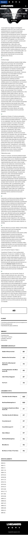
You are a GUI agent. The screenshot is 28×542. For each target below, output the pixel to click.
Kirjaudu (3, 2)
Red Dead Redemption (8, 438)
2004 (2, 510)
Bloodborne (5, 444)
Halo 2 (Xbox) (6, 433)
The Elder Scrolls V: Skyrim (9, 396)
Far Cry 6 (4, 382)
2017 (2, 479)
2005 (2, 508)
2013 (2, 489)
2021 (2, 470)
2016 (2, 482)
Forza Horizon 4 (6, 421)
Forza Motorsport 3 (7, 427)
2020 (2, 472)
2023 (2, 465)
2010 (2, 496)
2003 (2, 512)
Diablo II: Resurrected (8, 351)
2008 (2, 501)
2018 (2, 477)
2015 (2, 484)
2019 (2, 475)
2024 (2, 463)
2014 (2, 486)
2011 (2, 494)
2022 (2, 468)
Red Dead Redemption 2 (9, 402)
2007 (2, 503)
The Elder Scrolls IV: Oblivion (10, 415)
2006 (2, 505)
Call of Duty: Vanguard (8, 376)
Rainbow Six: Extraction (9, 357)
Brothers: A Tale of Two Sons (10, 450)
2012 (2, 491)
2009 (2, 498)
